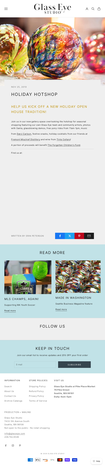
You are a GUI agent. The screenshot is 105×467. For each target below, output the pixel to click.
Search (8, 386)
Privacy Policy (36, 396)
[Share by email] (89, 236)
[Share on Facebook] (60, 236)
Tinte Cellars (63, 139)
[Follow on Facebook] (5, 445)
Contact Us (10, 396)
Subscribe (74, 364)
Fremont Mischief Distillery (25, 139)
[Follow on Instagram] (12, 445)
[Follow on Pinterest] (20, 445)
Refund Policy (36, 391)
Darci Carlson (24, 134)
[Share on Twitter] (70, 236)
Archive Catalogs (13, 401)
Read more (10, 310)
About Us (9, 391)
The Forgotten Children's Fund (64, 145)
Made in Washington (73, 297)
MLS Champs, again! (21, 299)
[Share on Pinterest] (79, 236)
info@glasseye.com (14, 433)
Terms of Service (38, 401)
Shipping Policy (37, 386)
